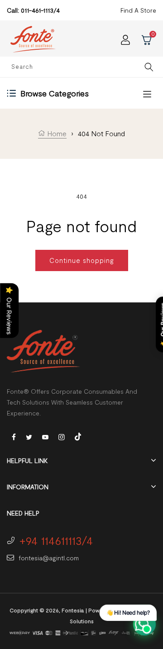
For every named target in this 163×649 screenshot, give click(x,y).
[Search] (148, 67)
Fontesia (73, 610)
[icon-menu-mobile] (147, 93)
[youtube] (45, 436)
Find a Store (138, 10)
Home (56, 133)
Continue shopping (81, 260)
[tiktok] (78, 435)
